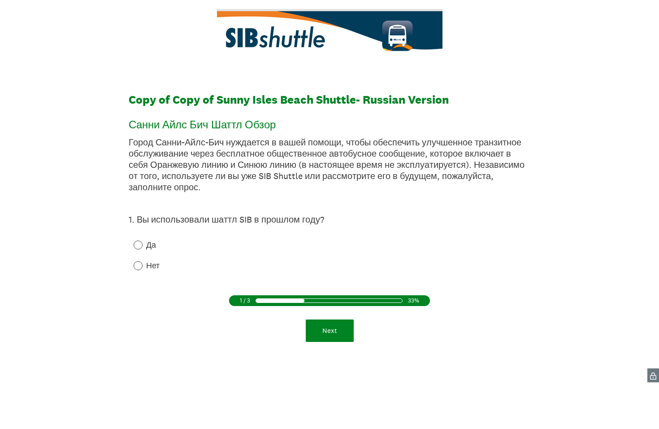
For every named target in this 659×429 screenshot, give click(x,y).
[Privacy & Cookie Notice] (653, 375)
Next (329, 330)
